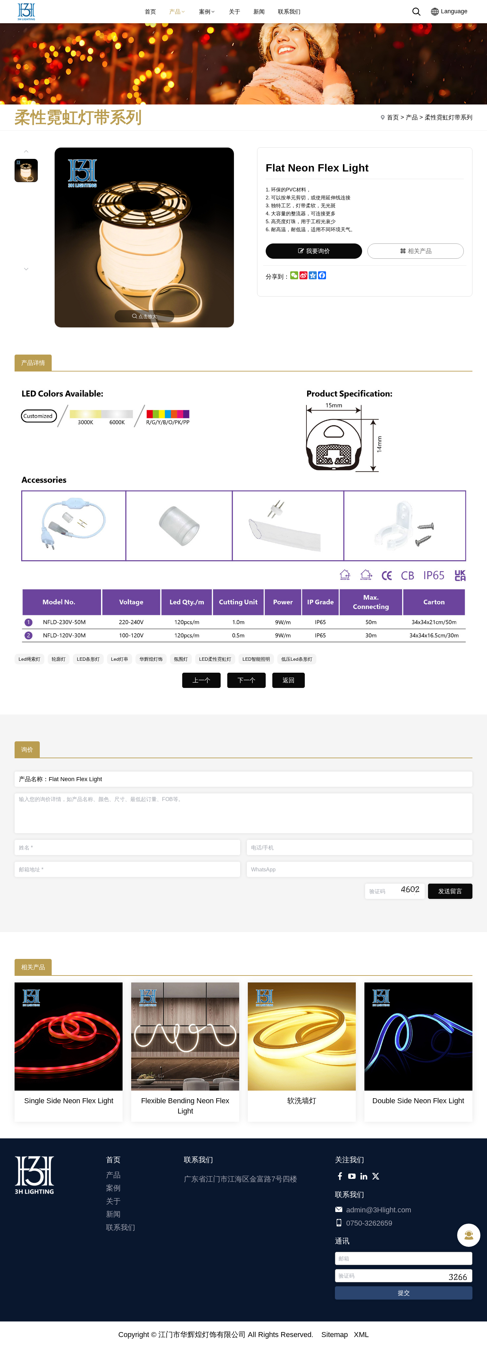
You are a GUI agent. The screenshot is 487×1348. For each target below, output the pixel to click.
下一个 (246, 680)
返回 (289, 680)
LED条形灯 (88, 659)
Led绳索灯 (29, 659)
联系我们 (289, 11)
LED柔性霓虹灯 (215, 659)
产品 (175, 11)
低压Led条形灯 (296, 659)
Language (453, 11)
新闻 (259, 11)
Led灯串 (119, 659)
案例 (204, 11)
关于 (234, 11)
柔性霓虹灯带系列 (448, 117)
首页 (150, 11)
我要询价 (318, 251)
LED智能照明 (256, 659)
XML (361, 1334)
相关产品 (420, 251)
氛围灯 (181, 659)
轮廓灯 (59, 659)
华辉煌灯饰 (151, 659)
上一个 (201, 680)
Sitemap (334, 1334)
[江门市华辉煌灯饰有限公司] (26, 21)
